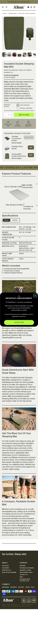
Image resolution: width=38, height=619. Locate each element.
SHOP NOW (19, 322)
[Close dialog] (35, 295)
